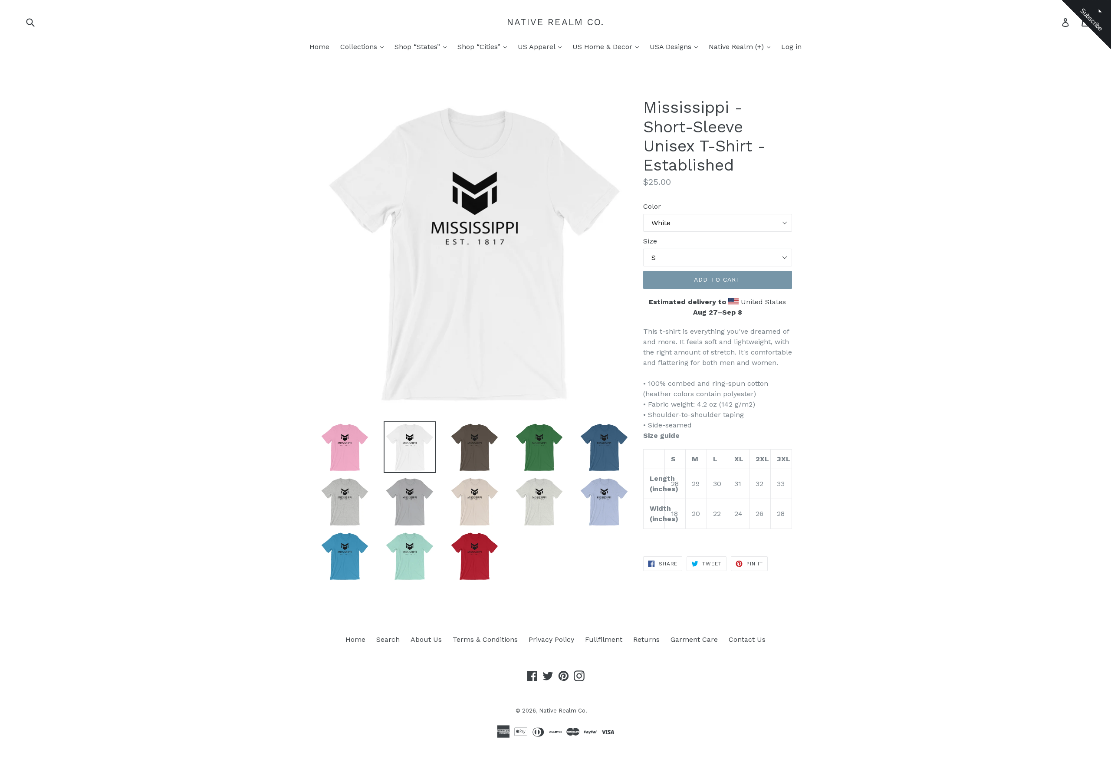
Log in (791, 47)
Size (650, 241)
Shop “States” (418, 47)
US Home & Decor (603, 47)
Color (652, 206)
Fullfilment (603, 639)
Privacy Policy (551, 639)
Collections (359, 47)
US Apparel (537, 47)
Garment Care (694, 639)
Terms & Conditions (485, 639)
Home (319, 47)
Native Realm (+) (737, 47)
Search (388, 639)
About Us (426, 639)
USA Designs (672, 47)
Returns (646, 639)
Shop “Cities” (480, 47)
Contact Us (747, 639)
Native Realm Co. (556, 21)
